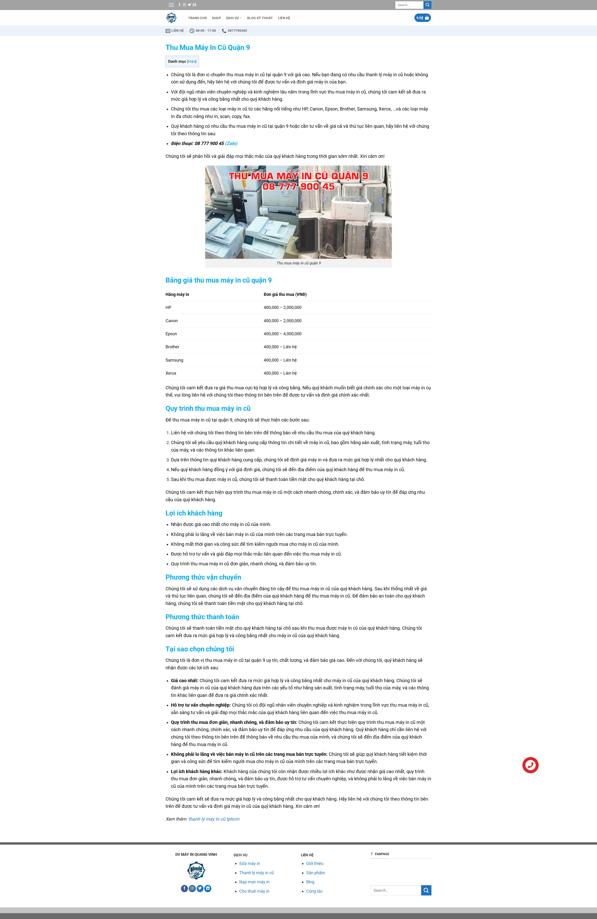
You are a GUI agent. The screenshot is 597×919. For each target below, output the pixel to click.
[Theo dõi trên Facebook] (179, 5)
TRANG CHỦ (197, 18)
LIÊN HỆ (284, 18)
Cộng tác (314, 891)
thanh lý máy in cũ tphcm (213, 819)
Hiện (191, 61)
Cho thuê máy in (254, 891)
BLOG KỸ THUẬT (260, 18)
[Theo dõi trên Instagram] (184, 5)
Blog (310, 881)
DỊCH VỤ (232, 18)
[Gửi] (427, 5)
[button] (171, 5)
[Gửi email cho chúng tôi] (194, 5)
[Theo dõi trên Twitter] (189, 5)
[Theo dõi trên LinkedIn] (207, 888)
